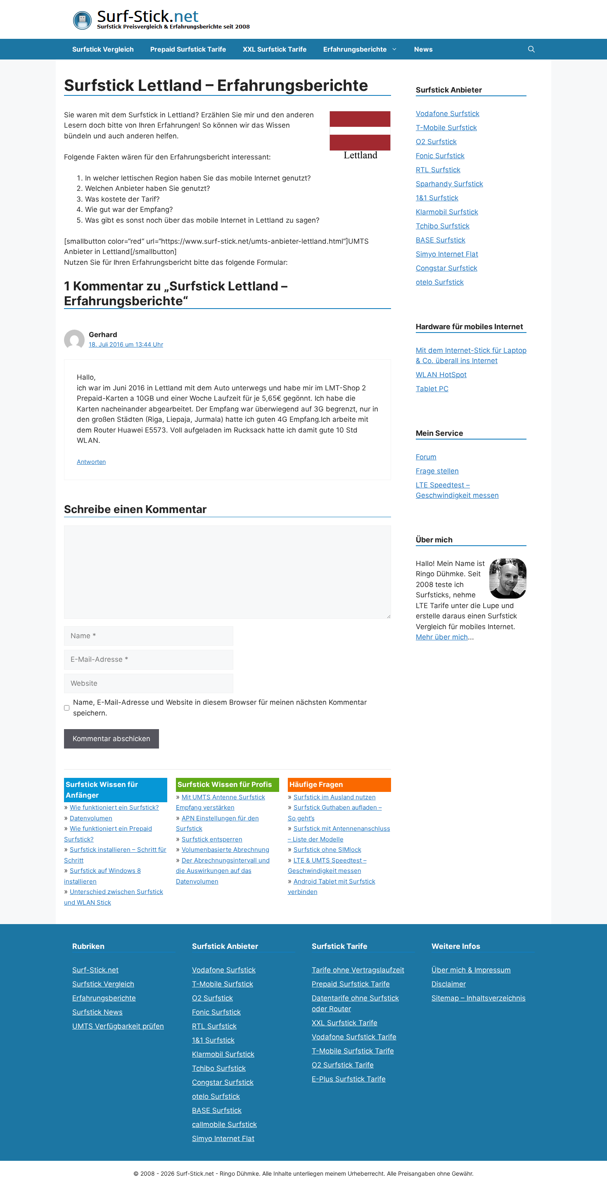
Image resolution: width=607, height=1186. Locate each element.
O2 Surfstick (436, 142)
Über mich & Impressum (471, 970)
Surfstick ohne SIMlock (327, 849)
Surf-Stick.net (95, 970)
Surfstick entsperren (212, 839)
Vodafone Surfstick (447, 113)
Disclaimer (449, 984)
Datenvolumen (91, 818)
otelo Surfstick (440, 282)
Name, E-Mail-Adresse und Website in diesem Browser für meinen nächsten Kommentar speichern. (220, 707)
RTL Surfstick (438, 170)
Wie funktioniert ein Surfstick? (114, 807)
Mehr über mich (442, 637)
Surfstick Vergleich (103, 49)
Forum (426, 457)
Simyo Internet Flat (447, 254)
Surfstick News (97, 1012)
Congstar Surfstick (446, 268)
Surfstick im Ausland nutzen (335, 797)
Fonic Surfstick (440, 156)
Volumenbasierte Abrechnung (225, 849)
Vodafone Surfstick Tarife (354, 1037)
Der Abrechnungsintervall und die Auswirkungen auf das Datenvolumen (223, 870)
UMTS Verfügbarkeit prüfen (118, 1026)
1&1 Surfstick (437, 198)
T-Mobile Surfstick (446, 128)
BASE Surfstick (440, 240)
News (423, 49)
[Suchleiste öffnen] (531, 49)
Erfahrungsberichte (355, 49)
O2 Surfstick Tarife (343, 1065)
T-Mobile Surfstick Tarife (353, 1051)
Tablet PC (432, 389)
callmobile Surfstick (224, 1124)
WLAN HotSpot (441, 375)
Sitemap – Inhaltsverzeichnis (479, 998)
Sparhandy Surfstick (449, 184)
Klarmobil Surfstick (447, 212)
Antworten (91, 461)
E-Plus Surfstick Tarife (349, 1079)
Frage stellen (437, 471)
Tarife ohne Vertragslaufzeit (358, 970)
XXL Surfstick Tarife (275, 49)
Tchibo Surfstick (442, 226)
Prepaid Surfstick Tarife (188, 49)
